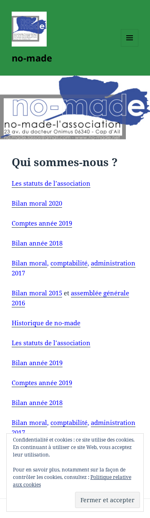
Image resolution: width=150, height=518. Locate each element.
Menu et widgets (129, 46)
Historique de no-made (46, 323)
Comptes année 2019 (42, 223)
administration (113, 263)
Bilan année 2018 (37, 243)
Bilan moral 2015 (37, 293)
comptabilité (69, 263)
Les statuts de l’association (51, 183)
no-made (32, 58)
